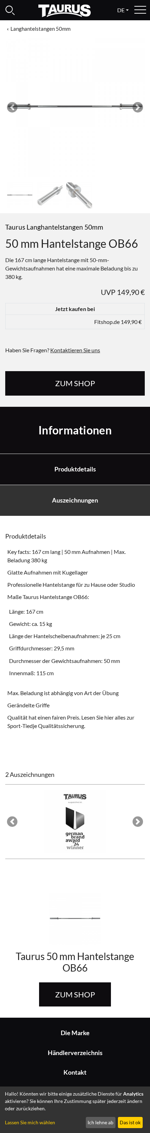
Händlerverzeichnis (75, 1052)
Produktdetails (75, 469)
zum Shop (75, 383)
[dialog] (75, 1110)
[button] (12, 107)
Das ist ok (130, 1122)
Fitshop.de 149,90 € (118, 321)
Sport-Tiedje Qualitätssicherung (45, 725)
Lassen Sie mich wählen (30, 1122)
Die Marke (75, 1033)
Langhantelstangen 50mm (40, 29)
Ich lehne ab (100, 1122)
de (121, 10)
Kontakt (75, 1072)
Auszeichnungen (75, 500)
